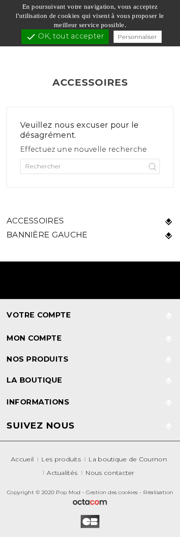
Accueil (22, 459)
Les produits (61, 459)
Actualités (62, 473)
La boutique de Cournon (127, 459)
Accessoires (35, 221)
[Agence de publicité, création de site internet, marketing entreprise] (90, 501)
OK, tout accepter (65, 36)
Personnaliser (137, 36)
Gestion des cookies (112, 492)
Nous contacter (110, 473)
